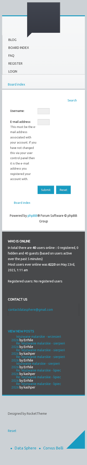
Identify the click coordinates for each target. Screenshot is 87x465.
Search (72, 100)
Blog (12, 40)
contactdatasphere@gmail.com (30, 309)
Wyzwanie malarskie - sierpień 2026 (35, 365)
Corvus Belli (53, 448)
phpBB (32, 215)
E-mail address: (20, 121)
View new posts (21, 331)
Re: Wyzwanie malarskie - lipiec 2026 (36, 372)
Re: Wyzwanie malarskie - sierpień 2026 (38, 345)
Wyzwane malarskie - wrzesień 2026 (36, 338)
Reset (12, 431)
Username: (17, 110)
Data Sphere (25, 448)
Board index (16, 84)
